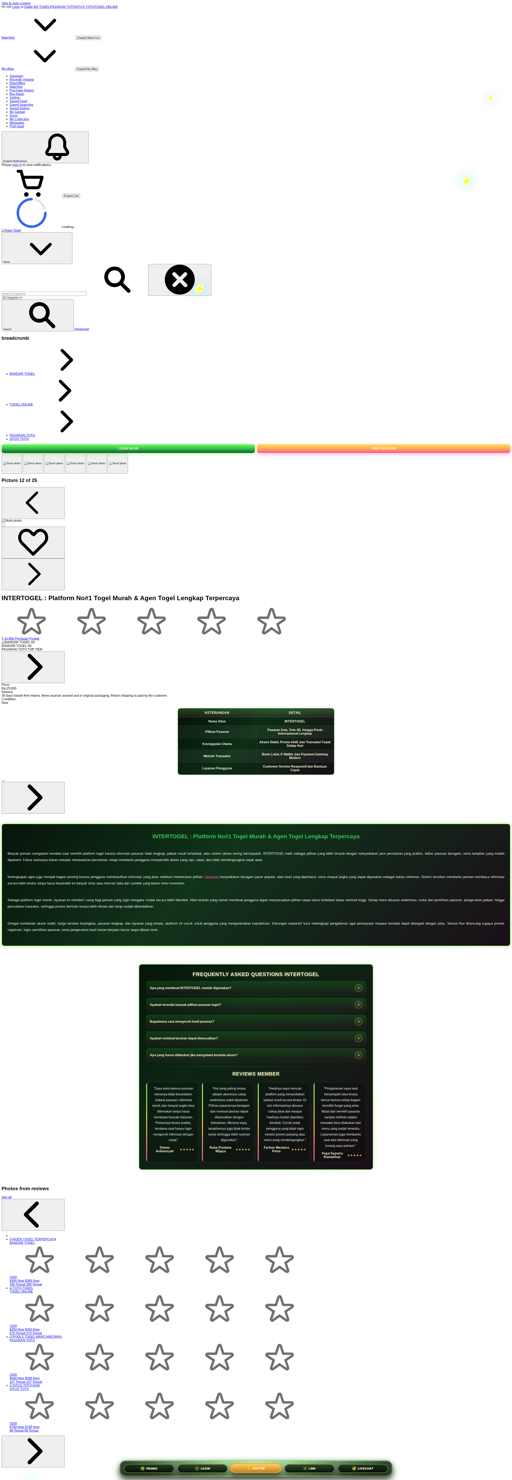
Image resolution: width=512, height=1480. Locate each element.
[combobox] (44, 294)
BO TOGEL (42, 7)
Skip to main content (16, 3)
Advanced (81, 329)
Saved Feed (18, 101)
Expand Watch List (89, 37)
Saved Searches (21, 104)
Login (16, 7)
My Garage (17, 112)
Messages (17, 122)
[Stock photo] (12, 463)
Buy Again (17, 94)
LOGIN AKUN (128, 448)
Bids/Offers (17, 83)
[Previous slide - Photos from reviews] (33, 1215)
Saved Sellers (20, 108)
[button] (38, 315)
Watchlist (16, 86)
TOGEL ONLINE (106, 7)
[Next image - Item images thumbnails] (33, 574)
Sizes (14, 115)
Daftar (28, 7)
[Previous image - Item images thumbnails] (33, 503)
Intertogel (212, 877)
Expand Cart (71, 195)
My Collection (19, 119)
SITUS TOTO (84, 7)
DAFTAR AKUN (384, 448)
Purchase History (22, 90)
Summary (16, 76)
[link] (33, 667)
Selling (15, 97)
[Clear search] (179, 280)
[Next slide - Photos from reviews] (33, 1451)
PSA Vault (17, 126)
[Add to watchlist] (33, 542)
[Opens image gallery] (3, 524)
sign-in (17, 165)
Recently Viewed (22, 79)
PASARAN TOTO (62, 7)
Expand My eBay (87, 69)
